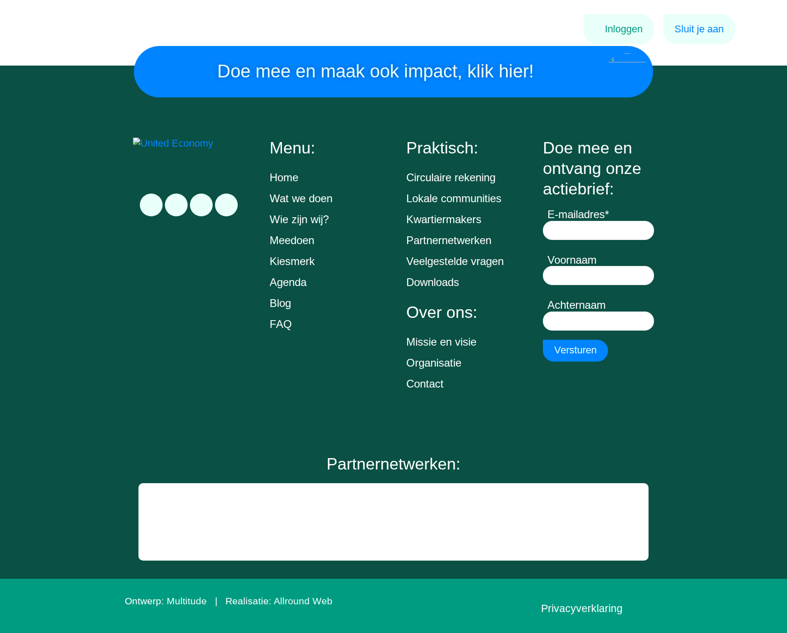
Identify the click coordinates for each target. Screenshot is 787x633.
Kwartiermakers (443, 219)
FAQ (281, 324)
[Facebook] (176, 205)
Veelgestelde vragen (455, 261)
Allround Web (303, 601)
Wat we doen (301, 198)
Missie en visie (441, 342)
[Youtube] (226, 205)
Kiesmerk (292, 261)
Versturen (575, 350)
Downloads (432, 282)
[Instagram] (201, 205)
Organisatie (433, 363)
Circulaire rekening (451, 177)
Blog (280, 303)
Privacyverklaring (582, 608)
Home (284, 177)
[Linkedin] (151, 205)
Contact (425, 384)
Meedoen (292, 240)
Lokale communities (453, 198)
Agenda (288, 282)
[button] (146, 521)
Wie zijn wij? (299, 219)
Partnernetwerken (448, 240)
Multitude (187, 601)
